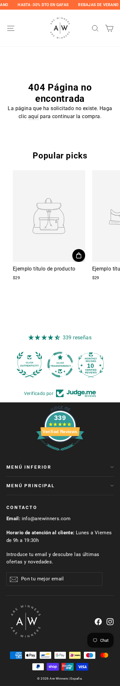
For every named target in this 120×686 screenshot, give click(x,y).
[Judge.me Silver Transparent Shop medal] (60, 364)
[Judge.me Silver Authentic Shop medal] (29, 364)
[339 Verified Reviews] (60, 454)
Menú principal (30, 485)
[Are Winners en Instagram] (110, 621)
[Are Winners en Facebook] (98, 621)
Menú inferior (29, 467)
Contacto (21, 507)
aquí (33, 116)
